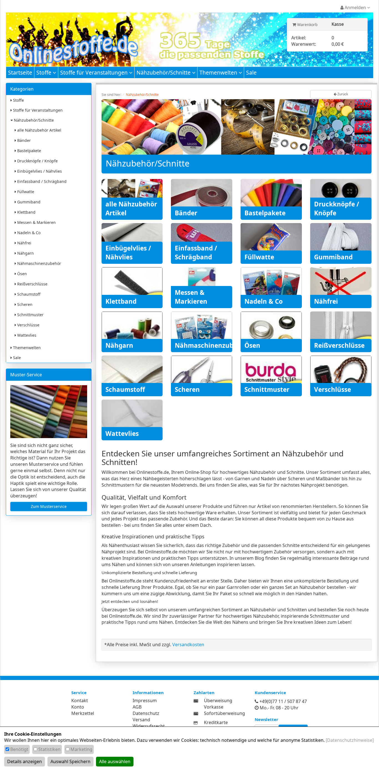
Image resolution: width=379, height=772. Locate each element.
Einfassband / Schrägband (41, 181)
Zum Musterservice (49, 506)
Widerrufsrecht (149, 726)
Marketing (81, 749)
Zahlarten (204, 692)
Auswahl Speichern (70, 761)
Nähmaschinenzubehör (38, 263)
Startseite (20, 72)
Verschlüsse (27, 325)
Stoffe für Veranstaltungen (94, 72)
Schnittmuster (30, 314)
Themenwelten (219, 72)
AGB (137, 707)
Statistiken (49, 749)
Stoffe (44, 72)
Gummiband (28, 201)
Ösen (21, 273)
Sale (251, 72)
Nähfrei (23, 243)
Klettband (26, 212)
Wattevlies (26, 335)
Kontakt (79, 700)
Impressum (145, 700)
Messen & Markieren (36, 222)
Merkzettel (82, 713)
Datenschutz (146, 713)
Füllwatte (25, 191)
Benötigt (19, 749)
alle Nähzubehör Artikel (38, 130)
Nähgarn (25, 253)
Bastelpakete (28, 150)
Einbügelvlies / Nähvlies (39, 171)
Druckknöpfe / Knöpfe (37, 160)
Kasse (338, 24)
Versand (141, 720)
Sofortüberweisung (224, 713)
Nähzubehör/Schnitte (164, 72)
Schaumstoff (28, 294)
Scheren (24, 304)
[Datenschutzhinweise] (350, 740)
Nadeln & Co (28, 232)
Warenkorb (307, 24)
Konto (77, 707)
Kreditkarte (216, 722)
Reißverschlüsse (31, 284)
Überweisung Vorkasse (218, 703)
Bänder (23, 140)
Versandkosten (188, 644)
